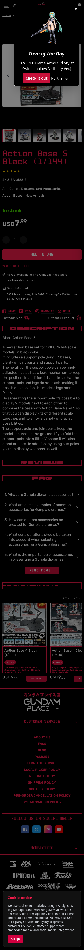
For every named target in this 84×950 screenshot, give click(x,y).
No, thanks (59, 78)
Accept (15, 939)
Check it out (36, 78)
